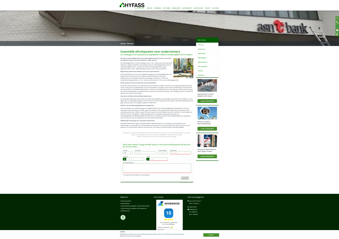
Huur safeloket (198, 8)
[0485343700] (337, 22)
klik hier (138, 236)
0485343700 (192, 207)
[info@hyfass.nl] (337, 30)
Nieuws (130, 43)
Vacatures (215, 8)
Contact (208, 8)
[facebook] (337, 34)
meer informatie (207, 101)
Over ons (149, 8)
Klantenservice (187, 8)
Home (123, 43)
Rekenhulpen (176, 8)
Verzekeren (157, 8)
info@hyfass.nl (193, 209)
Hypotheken (166, 8)
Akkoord (211, 235)
